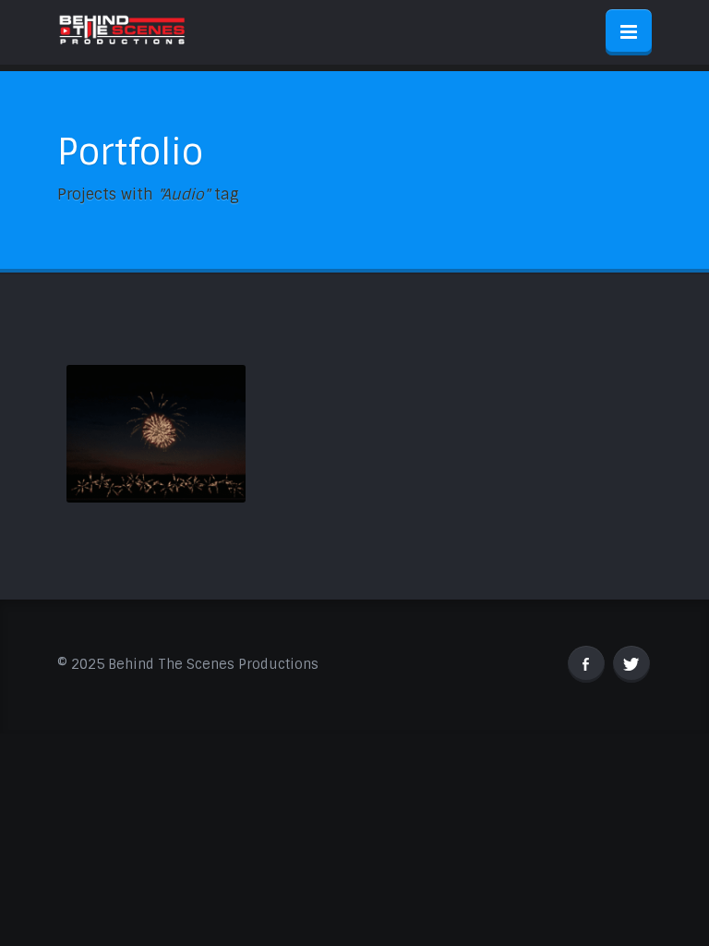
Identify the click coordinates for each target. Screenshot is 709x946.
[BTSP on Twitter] (631, 664)
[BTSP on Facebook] (586, 664)
